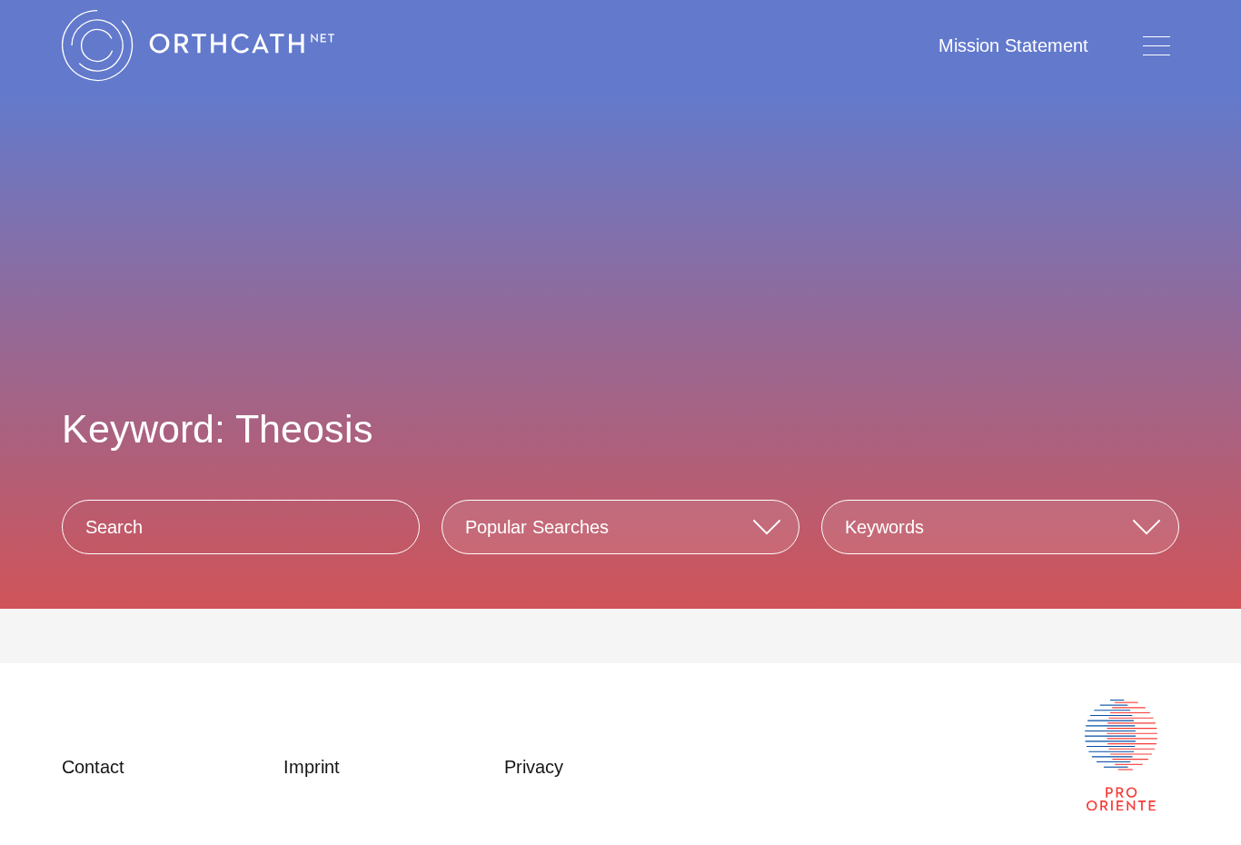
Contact (93, 767)
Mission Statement (1013, 45)
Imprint (311, 767)
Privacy (533, 767)
